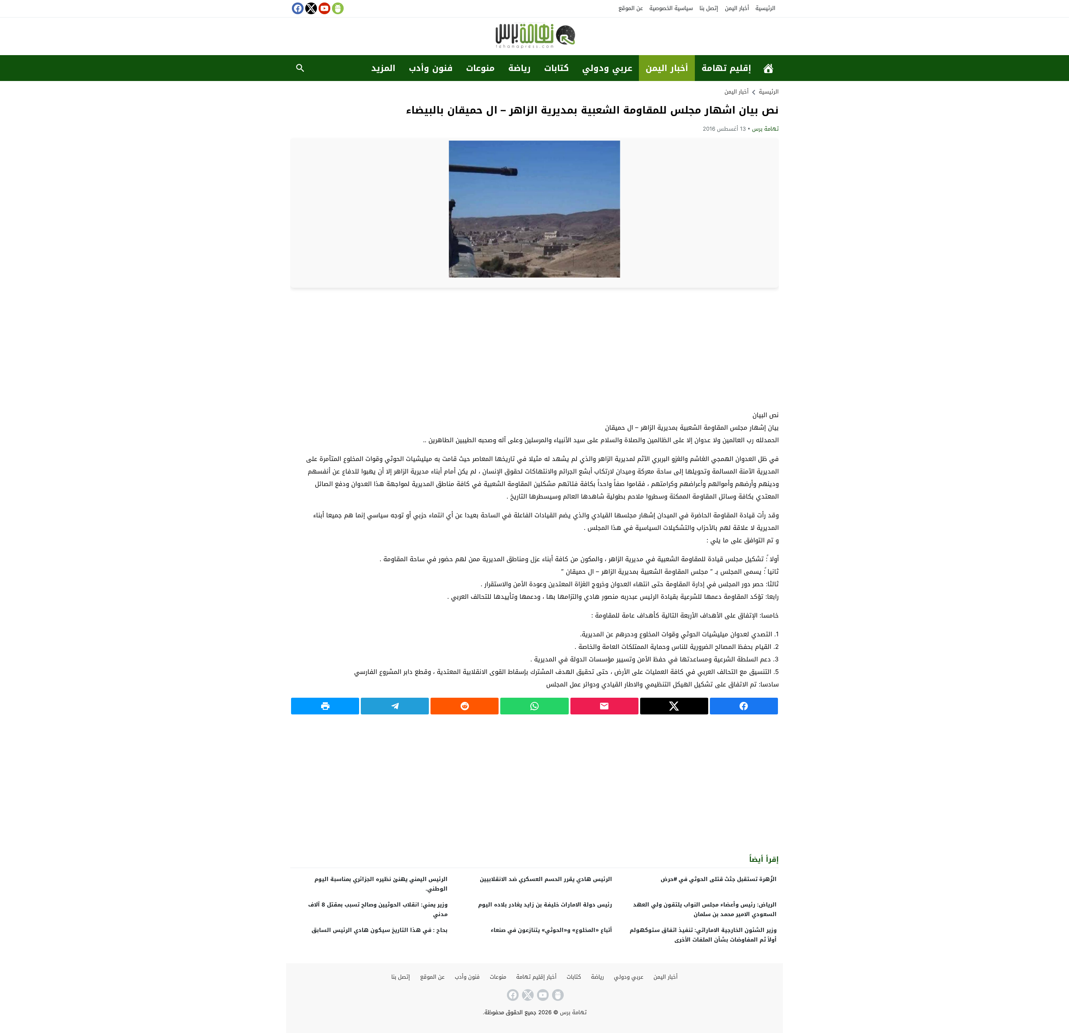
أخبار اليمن (737, 8)
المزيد (383, 68)
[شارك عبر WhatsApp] (534, 706)
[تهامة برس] (534, 37)
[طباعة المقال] (325, 706)
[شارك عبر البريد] (604, 706)
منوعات (480, 68)
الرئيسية (765, 8)
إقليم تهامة (726, 68)
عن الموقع (630, 8)
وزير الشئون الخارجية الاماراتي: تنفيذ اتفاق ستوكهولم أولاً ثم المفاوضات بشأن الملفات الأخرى (703, 935)
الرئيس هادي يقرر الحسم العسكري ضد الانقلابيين (546, 879)
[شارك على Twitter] (674, 706)
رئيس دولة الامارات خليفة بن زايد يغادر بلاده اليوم (545, 904)
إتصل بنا (708, 8)
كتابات (556, 68)
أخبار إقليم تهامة (536, 977)
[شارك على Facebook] (744, 706)
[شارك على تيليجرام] (395, 706)
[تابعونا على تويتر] (310, 8)
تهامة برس (765, 129)
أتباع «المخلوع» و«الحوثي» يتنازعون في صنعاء (551, 930)
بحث (300, 68)
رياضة (519, 68)
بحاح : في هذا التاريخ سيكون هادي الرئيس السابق (380, 930)
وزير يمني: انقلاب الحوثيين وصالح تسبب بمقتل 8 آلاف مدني (378, 909)
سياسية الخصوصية (671, 8)
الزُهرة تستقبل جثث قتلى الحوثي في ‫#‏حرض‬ (719, 879)
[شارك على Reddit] (465, 706)
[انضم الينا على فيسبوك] (297, 8)
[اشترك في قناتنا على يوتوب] (323, 8)
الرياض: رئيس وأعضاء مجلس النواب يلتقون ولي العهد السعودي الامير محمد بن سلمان (705, 909)
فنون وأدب (431, 68)
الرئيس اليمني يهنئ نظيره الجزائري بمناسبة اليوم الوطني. (381, 884)
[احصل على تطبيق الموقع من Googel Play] (337, 8)
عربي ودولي (607, 68)
